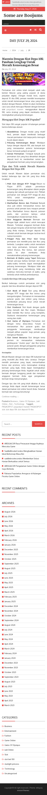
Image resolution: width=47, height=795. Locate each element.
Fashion (8, 736)
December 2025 (11, 549)
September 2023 (11, 677)
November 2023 (11, 667)
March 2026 (9, 535)
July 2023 (8, 686)
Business (14, 401)
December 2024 (11, 606)
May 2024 (8, 639)
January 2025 (10, 601)
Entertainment (10, 731)
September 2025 (11, 564)
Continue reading (10, 396)
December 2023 (11, 663)
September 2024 (11, 620)
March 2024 (9, 649)
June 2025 (8, 578)
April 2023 (8, 700)
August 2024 (9, 625)
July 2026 (8, 516)
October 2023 (10, 672)
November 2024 (11, 611)
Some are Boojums (23, 15)
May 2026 (8, 526)
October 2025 (10, 559)
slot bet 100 (9, 759)
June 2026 (8, 521)
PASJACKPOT (7, 407)
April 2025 (8, 587)
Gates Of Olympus (27, 401)
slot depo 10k (11, 409)
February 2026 (10, 540)
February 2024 (10, 653)
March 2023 (9, 705)
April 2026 (8, 531)
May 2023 (8, 696)
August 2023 (9, 682)
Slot (11, 404)
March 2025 (9, 592)
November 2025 (11, 554)
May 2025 (8, 582)
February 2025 (10, 597)
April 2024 (8, 644)
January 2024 (10, 658)
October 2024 (10, 615)
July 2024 (8, 630)
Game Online (10, 740)
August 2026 (9, 512)
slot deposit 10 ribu (26, 409)
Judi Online (9, 750)
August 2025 (9, 568)
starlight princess (12, 764)
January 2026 (10, 545)
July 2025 (8, 573)
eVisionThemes (23, 790)
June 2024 (8, 634)
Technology (19, 404)
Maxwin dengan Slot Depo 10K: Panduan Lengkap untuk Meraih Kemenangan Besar (23, 62)
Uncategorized (11, 773)
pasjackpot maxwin (15, 109)
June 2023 (8, 691)
